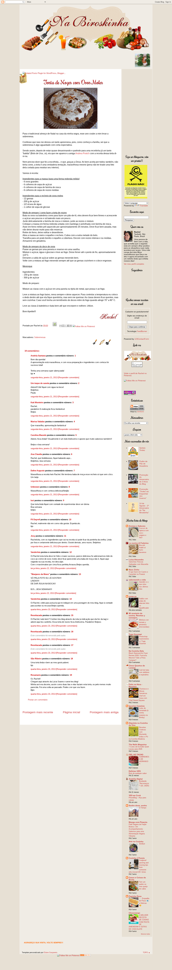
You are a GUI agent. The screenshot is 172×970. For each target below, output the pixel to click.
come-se (133, 596)
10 (70, 519)
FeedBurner (142, 331)
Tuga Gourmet (135, 634)
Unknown (35, 487)
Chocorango (134, 913)
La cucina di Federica (138, 543)
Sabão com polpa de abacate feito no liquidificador (144, 603)
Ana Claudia (36, 454)
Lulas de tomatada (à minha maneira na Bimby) (143, 712)
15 (72, 615)
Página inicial (71, 712)
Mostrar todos (145, 934)
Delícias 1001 (135, 771)
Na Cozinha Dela (136, 651)
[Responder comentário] (68, 377)
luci (32, 500)
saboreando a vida (137, 580)
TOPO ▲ (146, 952)
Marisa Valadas (38, 421)
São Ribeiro (36, 658)
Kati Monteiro (37, 402)
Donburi (142, 844)
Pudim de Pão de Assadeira (143, 463)
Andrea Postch (82, 153)
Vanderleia (35, 552)
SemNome (140, 411)
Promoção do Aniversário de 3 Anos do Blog (144, 479)
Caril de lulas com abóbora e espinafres (144, 672)
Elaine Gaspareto (50, 952)
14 (70, 599)
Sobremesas (40, 337)
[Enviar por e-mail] (60, 325)
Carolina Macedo (38, 435)
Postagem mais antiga (104, 712)
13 (80, 574)
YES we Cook (135, 795)
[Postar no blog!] (63, 325)
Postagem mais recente (38, 712)
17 (72, 645)
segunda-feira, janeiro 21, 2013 (44, 377)
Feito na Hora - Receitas (135, 685)
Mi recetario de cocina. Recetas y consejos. (137, 615)
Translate (144, 206)
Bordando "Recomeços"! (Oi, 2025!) (144, 783)
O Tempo (142, 808)
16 (72, 631)
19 (71, 675)
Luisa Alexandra (136, 560)
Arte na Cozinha (136, 841)
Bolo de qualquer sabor (138, 773)
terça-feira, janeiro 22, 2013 (43, 568)
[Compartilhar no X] (65, 325)
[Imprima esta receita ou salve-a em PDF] (55, 325)
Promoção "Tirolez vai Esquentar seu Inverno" (144, 493)
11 (65, 536)
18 (72, 658)
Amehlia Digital (136, 779)
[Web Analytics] (85, 955)
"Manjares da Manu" (40, 574)
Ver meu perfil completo (134, 264)
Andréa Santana (38, 356)
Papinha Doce (135, 896)
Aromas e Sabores (137, 526)
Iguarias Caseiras (137, 706)
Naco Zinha (134, 570)
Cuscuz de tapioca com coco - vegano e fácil (144, 532)
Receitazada (36, 615)
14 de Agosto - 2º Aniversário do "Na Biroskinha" (144, 507)
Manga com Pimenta (138, 822)
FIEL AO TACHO (136, 755)
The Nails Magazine (138, 744)
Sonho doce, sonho (138, 805)
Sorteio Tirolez (142, 449)
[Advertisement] (137, 111)
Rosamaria (36, 675)
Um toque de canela (40, 383)
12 (70, 552)
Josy (33, 536)
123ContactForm (142, 339)
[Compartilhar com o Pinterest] (70, 325)
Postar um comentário (37, 700)
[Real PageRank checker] (130, 394)
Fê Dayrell (35, 519)
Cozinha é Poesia (137, 858)
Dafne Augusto (38, 470)
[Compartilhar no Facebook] (68, 325)
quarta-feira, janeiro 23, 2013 (43, 609)
